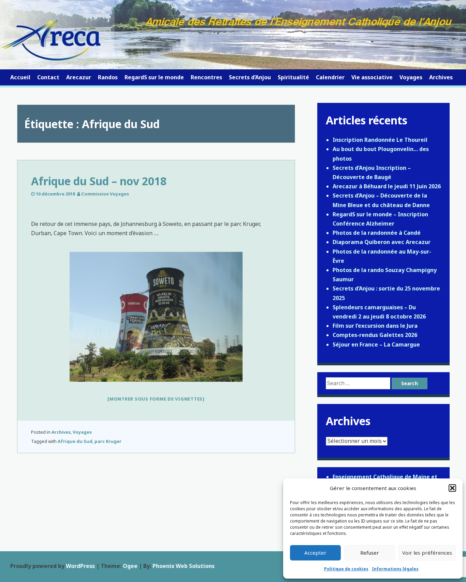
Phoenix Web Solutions (183, 566)
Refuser (369, 552)
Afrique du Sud (75, 441)
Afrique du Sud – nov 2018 (98, 181)
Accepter (315, 552)
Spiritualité (293, 77)
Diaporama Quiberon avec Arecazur (382, 242)
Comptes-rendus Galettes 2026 (375, 335)
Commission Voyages (105, 194)
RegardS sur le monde (154, 77)
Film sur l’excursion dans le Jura (375, 325)
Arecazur (78, 77)
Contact (48, 77)
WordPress (80, 566)
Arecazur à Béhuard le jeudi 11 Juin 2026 (387, 186)
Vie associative (372, 77)
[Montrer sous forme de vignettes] (156, 399)
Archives (441, 77)
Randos (108, 77)
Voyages (410, 77)
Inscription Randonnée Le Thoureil (380, 140)
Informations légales (395, 569)
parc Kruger (107, 441)
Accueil (20, 77)
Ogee (130, 566)
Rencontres (206, 77)
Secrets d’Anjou (250, 77)
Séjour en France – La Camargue (376, 344)
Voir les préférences (427, 552)
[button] (452, 488)
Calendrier (330, 77)
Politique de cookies (346, 569)
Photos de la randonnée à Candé (377, 232)
